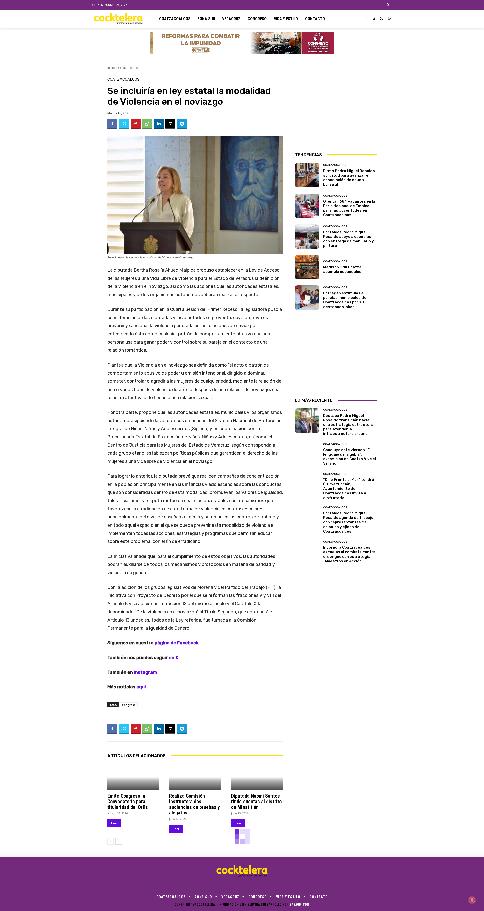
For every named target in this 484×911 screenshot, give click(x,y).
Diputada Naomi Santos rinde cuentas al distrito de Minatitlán (256, 801)
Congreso (129, 705)
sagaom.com (299, 904)
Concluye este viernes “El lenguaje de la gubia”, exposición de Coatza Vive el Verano (349, 457)
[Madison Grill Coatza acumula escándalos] (307, 267)
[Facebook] (366, 19)
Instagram (145, 672)
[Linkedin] (159, 124)
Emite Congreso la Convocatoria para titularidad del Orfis (127, 801)
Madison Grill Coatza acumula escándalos (342, 269)
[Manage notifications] (472, 900)
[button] (388, 5)
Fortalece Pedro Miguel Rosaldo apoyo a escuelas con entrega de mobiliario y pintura (348, 239)
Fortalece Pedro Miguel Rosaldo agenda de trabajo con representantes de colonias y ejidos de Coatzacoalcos (348, 522)
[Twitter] (381, 19)
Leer (114, 823)
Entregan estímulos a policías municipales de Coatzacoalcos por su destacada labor (344, 300)
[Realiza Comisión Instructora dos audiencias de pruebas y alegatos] (195, 777)
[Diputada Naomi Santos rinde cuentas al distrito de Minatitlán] (257, 777)
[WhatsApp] (389, 19)
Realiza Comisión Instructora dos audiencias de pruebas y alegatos (194, 804)
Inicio (111, 68)
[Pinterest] (136, 124)
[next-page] (118, 841)
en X (173, 657)
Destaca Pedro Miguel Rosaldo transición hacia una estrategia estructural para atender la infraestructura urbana (348, 424)
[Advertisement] (336, 109)
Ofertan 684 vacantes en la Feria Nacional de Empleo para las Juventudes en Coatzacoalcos (349, 208)
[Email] (170, 124)
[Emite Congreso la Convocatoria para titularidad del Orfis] (133, 777)
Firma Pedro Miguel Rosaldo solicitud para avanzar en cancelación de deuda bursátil (349, 178)
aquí (141, 687)
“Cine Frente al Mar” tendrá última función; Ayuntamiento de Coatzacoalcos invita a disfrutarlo (348, 488)
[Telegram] (182, 124)
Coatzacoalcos (128, 68)
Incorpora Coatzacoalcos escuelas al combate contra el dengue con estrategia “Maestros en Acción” (349, 554)
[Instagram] (374, 19)
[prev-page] (110, 841)
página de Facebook (177, 643)
